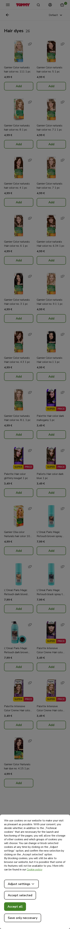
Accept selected (20, 895)
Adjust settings (19, 884)
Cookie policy (34, 869)
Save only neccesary (22, 918)
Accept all (15, 907)
